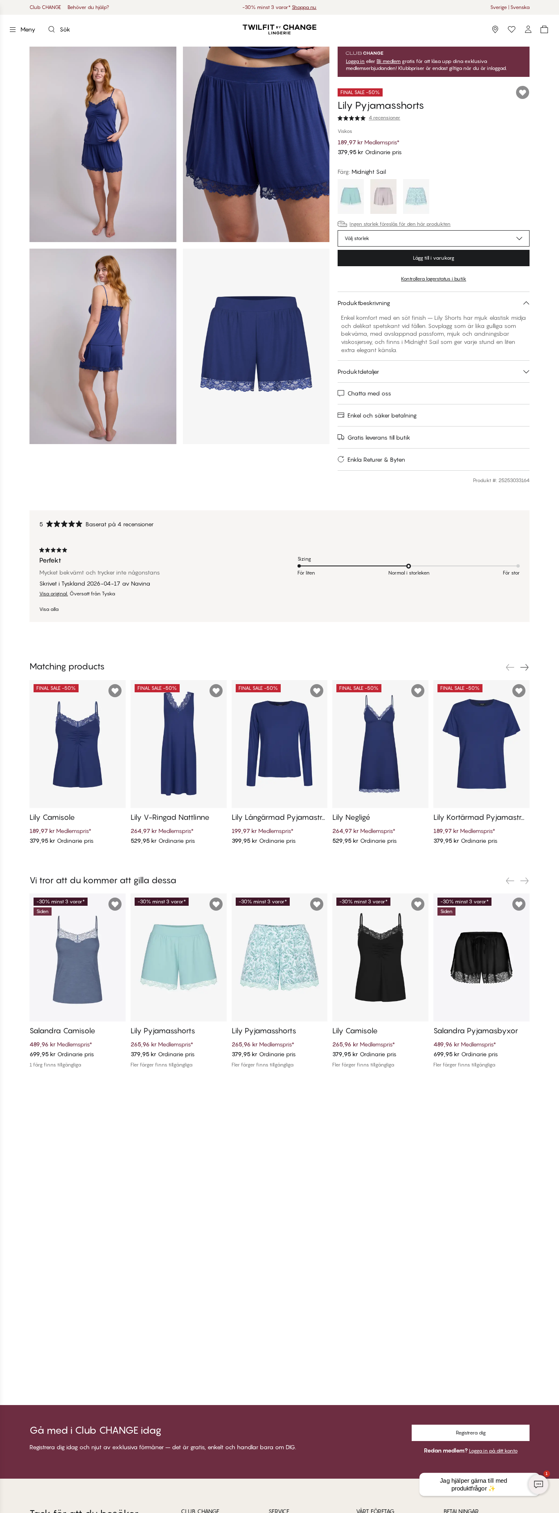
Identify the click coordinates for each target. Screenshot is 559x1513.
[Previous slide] (510, 667)
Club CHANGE (45, 7)
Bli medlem (388, 61)
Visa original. (53, 594)
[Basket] (544, 29)
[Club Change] (511, 29)
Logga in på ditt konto (493, 1451)
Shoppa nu (304, 7)
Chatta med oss (369, 393)
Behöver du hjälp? (88, 7)
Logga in (355, 61)
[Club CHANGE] (528, 29)
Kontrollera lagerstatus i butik (433, 279)
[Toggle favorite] (522, 92)
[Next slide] (525, 667)
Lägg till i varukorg (433, 258)
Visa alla (49, 609)
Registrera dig (471, 1433)
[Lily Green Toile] (416, 197)
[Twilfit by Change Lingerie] (279, 29)
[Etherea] (383, 197)
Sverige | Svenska (510, 7)
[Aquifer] (351, 197)
